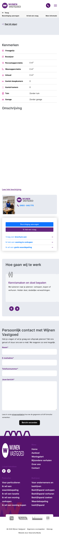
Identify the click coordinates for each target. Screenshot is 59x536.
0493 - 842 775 (27, 205)
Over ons (36, 464)
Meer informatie (51, 16)
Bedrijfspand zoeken (42, 497)
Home (34, 449)
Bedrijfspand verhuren (43, 493)
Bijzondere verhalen (42, 460)
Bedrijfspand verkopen (43, 490)
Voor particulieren (11, 482)
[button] (55, 6)
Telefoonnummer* (10, 369)
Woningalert (38, 456)
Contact (36, 468)
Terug (7, 13)
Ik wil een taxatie (10, 493)
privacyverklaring (18, 414)
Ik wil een (19, 247)
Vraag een (16, 237)
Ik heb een (19, 242)
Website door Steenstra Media (29, 533)
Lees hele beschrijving (11, 189)
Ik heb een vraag (32, 16)
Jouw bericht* (8, 379)
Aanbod (36, 453)
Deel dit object (11, 24)
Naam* (5, 347)
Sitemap (50, 529)
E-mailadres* (8, 358)
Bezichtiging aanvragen (10, 16)
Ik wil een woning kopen (14, 505)
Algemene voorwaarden (36, 529)
